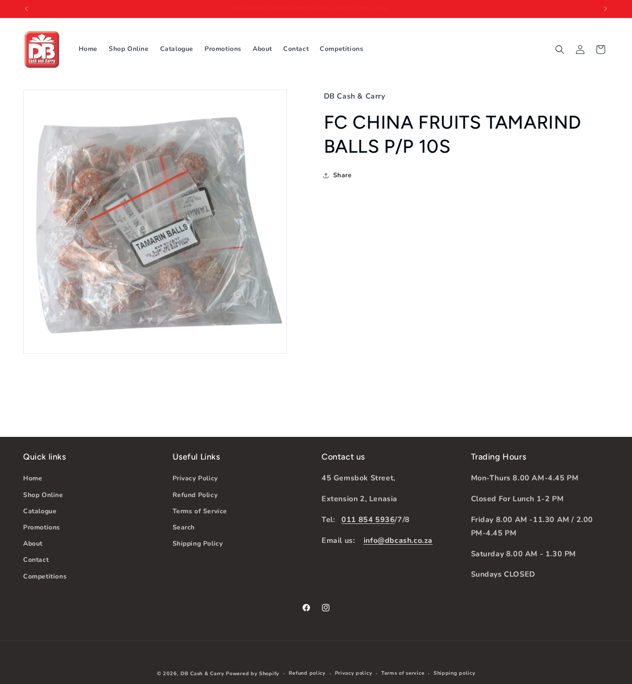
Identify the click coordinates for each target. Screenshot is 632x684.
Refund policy (307, 673)
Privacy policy (353, 673)
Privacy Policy (195, 478)
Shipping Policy (198, 543)
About (33, 543)
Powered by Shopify (252, 673)
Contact (36, 559)
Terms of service (402, 673)
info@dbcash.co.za (398, 540)
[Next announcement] (605, 9)
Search (184, 527)
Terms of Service (200, 510)
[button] (560, 49)
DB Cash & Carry (202, 673)
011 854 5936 (368, 520)
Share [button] (342, 175)
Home (32, 478)
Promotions (41, 527)
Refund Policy (195, 494)
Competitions (45, 576)
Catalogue (39, 510)
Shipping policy (455, 673)
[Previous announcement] (26, 9)
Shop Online (43, 494)
